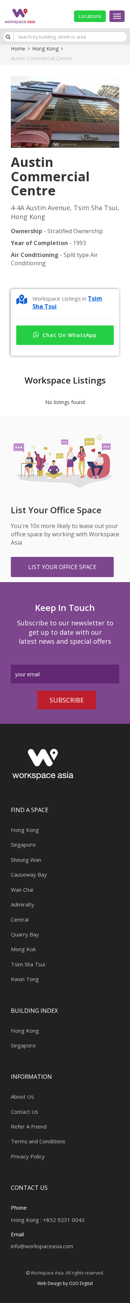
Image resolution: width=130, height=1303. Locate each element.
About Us (22, 1096)
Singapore (23, 844)
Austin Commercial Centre (41, 58)
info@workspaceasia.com (42, 1246)
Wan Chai (22, 889)
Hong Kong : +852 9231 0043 (48, 1219)
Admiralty (22, 904)
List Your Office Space (62, 567)
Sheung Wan (26, 859)
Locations (89, 16)
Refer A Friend (29, 1126)
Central (20, 919)
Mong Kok (23, 949)
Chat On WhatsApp (70, 335)
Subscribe (66, 700)
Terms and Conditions (38, 1141)
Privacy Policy (28, 1156)
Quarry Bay (25, 934)
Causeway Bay (29, 874)
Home (18, 48)
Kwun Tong (25, 979)
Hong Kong (45, 48)
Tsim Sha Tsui (28, 964)
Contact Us (24, 1111)
